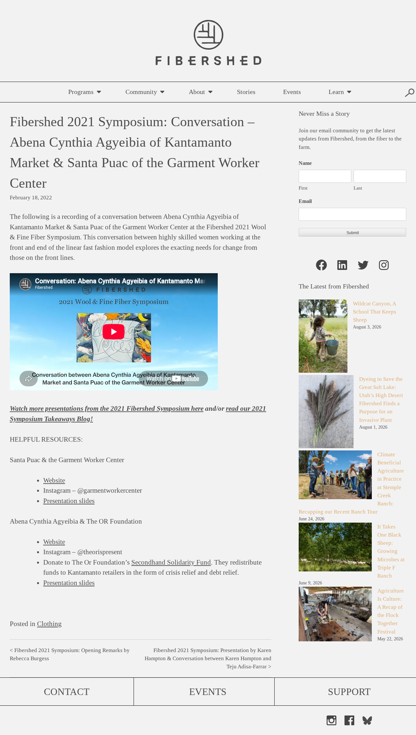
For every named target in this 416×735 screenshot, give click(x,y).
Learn (336, 91)
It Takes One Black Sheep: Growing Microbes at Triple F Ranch (391, 551)
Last (358, 188)
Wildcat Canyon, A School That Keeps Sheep (374, 312)
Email (305, 201)
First (303, 188)
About (197, 91)
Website (54, 480)
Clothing (49, 624)
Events (292, 91)
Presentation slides (69, 501)
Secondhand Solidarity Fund (171, 562)
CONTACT (66, 691)
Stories (246, 91)
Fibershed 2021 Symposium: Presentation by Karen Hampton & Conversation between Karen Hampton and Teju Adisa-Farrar (208, 658)
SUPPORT (349, 691)
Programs (81, 91)
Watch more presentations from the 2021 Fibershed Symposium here (106, 408)
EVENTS (208, 691)
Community (141, 91)
